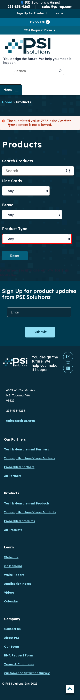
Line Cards (12, 181)
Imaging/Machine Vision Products (30, 512)
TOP (69, 689)
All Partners (13, 476)
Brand (8, 205)
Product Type (14, 229)
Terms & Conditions (19, 664)
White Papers (14, 575)
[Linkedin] (68, 372)
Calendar (11, 601)
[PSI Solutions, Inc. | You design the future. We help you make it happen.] (15, 363)
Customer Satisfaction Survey (27, 673)
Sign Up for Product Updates (37, 13)
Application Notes (17, 584)
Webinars (11, 557)
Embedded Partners (19, 467)
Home (7, 102)
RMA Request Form (38, 30)
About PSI (11, 638)
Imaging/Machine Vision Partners (29, 458)
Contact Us (12, 629)
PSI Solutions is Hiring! (42, 2)
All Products (13, 530)
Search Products (17, 161)
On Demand (13, 566)
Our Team (11, 646)
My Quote (39, 22)
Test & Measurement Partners (26, 449)
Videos (9, 592)
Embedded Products (19, 521)
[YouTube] (68, 361)
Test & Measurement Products (27, 503)
